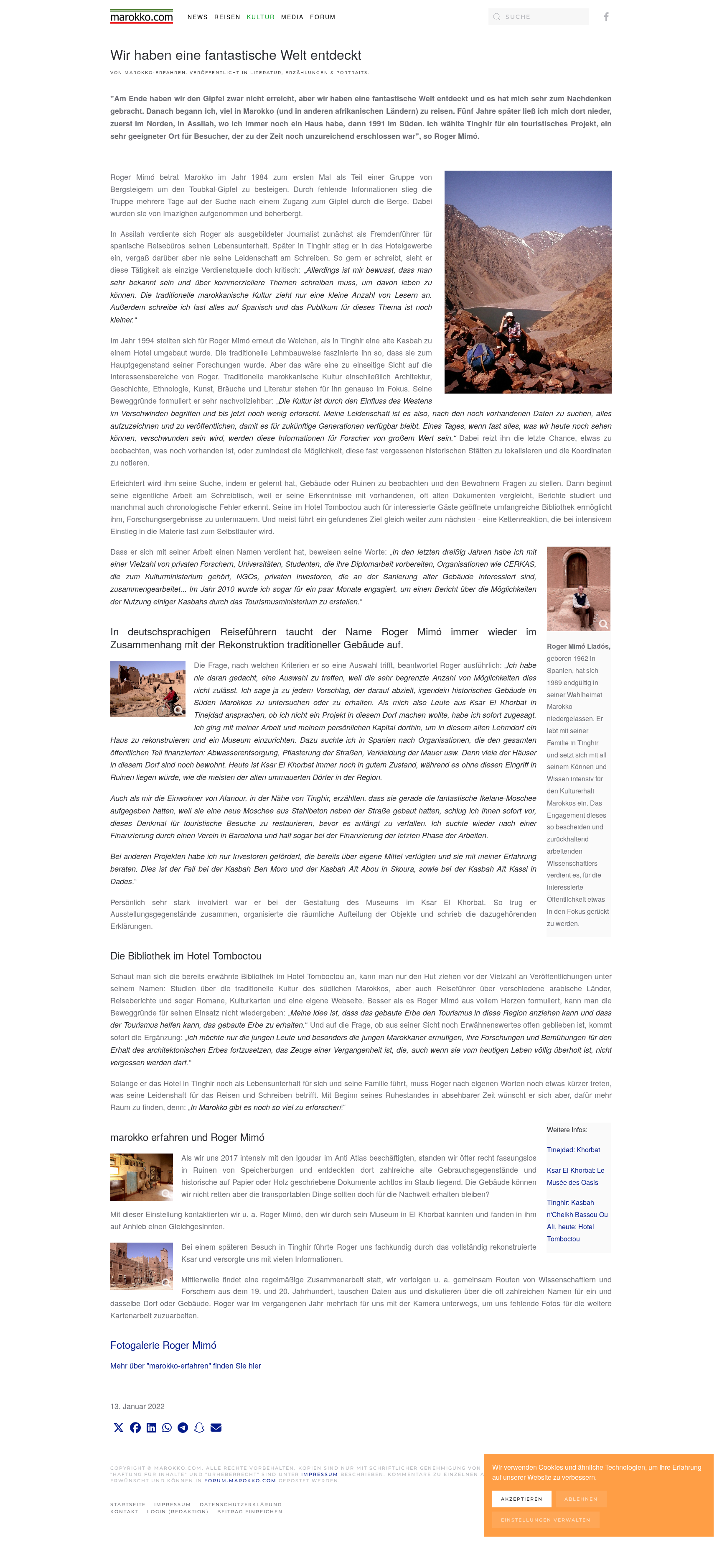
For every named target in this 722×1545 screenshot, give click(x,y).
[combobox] (538, 16)
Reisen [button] (227, 17)
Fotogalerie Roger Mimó (163, 1344)
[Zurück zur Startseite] (141, 16)
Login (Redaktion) (178, 1511)
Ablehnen (581, 1499)
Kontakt (124, 1511)
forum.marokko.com (240, 1481)
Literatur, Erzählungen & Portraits (309, 72)
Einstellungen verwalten (546, 1520)
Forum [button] (323, 17)
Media (292, 17)
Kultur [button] (261, 17)
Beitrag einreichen (250, 1511)
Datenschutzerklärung (241, 1504)
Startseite (128, 1504)
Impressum (321, 1474)
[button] (118, 1427)
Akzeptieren (522, 1499)
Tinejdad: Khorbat (573, 1149)
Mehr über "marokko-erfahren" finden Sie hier (185, 1365)
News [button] (198, 17)
